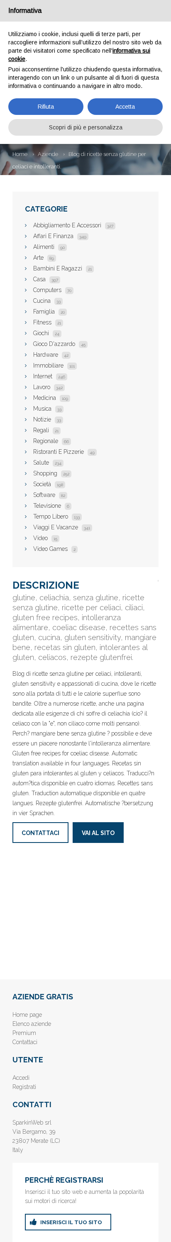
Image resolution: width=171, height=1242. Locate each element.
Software (49, 495)
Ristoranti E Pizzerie (64, 451)
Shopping (51, 473)
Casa (45, 279)
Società (48, 484)
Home (19, 154)
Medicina (50, 398)
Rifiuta (46, 106)
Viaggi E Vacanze (61, 527)
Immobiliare (54, 365)
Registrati (24, 1087)
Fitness (47, 322)
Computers (52, 290)
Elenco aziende (31, 1023)
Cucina (47, 300)
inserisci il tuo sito (71, 1222)
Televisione (51, 505)
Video (45, 538)
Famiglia (49, 311)
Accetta (125, 106)
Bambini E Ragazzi (62, 268)
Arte (43, 257)
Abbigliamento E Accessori (73, 225)
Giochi (46, 333)
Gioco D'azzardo (59, 344)
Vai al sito (98, 833)
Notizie (47, 419)
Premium (24, 1033)
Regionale (51, 441)
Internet (49, 376)
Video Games (54, 549)
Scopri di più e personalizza (85, 127)
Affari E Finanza (59, 236)
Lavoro (48, 387)
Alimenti (49, 247)
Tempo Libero (56, 516)
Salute (47, 462)
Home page (27, 1014)
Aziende (48, 154)
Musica (47, 408)
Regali (46, 430)
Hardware (50, 354)
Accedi (20, 1077)
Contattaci (40, 833)
